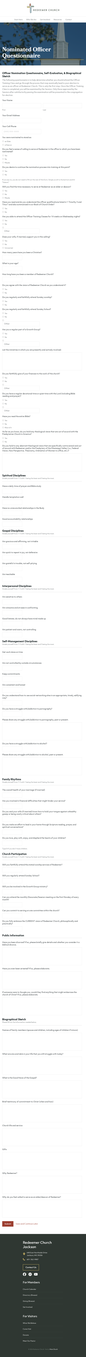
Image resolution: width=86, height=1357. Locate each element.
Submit (8, 1224)
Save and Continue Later (27, 1223)
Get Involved (45, 19)
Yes (6, 155)
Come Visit (27, 1329)
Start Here (18, 19)
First (4, 110)
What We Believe (29, 1323)
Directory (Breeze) (30, 1295)
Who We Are (31, 19)
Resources (58, 19)
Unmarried (9, 248)
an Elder (8, 141)
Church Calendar (29, 1289)
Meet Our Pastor (29, 1341)
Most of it (8, 427)
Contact (68, 19)
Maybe (7, 162)
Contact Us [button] (31, 1267)
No (6, 159)
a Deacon (8, 145)
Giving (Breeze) (29, 1301)
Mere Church (54, 1349)
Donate (26, 1335)
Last (44, 110)
